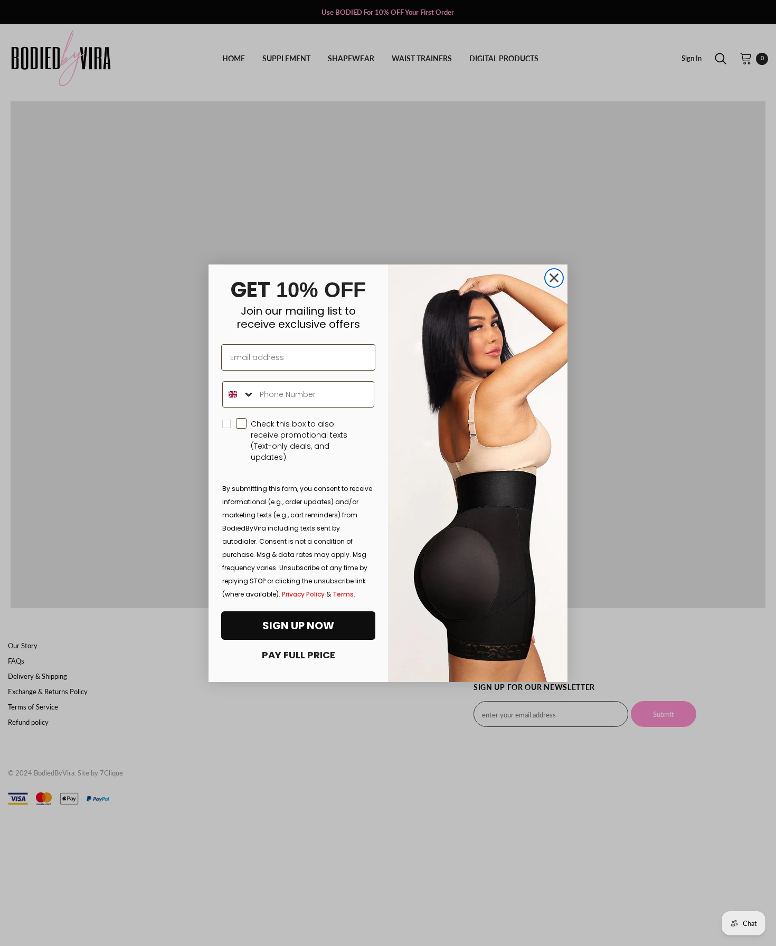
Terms (343, 594)
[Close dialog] (554, 278)
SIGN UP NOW (298, 625)
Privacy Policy (303, 594)
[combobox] (238, 394)
